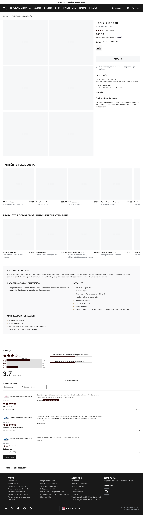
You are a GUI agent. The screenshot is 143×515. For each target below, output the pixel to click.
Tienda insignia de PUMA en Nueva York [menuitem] (86, 497)
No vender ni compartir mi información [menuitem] (54, 494)
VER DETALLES (80, 2)
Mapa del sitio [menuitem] (45, 497)
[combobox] (11, 387)
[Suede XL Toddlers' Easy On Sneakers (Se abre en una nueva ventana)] (6, 397)
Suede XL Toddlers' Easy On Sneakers (21, 396)
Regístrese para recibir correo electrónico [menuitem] (119, 481)
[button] (24, 360)
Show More (9, 457)
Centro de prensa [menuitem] (78, 486)
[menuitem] (20, 8)
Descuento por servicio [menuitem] (16, 492)
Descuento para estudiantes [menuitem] (18, 494)
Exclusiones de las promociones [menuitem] (52, 492)
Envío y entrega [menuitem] (13, 483)
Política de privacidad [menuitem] (48, 489)
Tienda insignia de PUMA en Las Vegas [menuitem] (86, 500)
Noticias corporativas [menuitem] (79, 483)
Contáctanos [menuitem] (12, 481)
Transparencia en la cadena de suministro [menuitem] (19, 498)
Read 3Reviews (110, 30)
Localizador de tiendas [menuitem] (48, 483)
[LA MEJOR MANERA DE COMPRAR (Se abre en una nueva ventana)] (107, 491)
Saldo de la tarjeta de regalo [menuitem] (18, 489)
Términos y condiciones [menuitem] (49, 486)
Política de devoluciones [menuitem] (17, 486)
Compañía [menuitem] (75, 481)
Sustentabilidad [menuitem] (77, 492)
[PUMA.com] (4, 8)
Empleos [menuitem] (75, 494)
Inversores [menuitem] (75, 489)
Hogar (5, 16)
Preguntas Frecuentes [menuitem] (48, 481)
